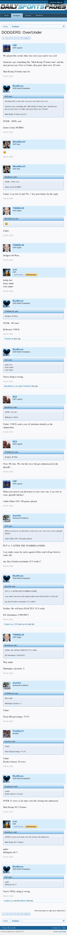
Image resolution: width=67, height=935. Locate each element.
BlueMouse (18, 86)
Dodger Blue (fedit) (9, 928)
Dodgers (16, 15)
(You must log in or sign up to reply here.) (49, 911)
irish (15, 269)
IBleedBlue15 (19, 142)
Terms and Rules (59, 932)
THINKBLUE (18, 208)
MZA (15, 397)
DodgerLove (8, 624)
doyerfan (17, 515)
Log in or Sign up (56, 2)
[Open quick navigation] (63, 26)
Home (6, 15)
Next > (27, 38)
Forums (28, 15)
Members (39, 15)
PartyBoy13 (18, 731)
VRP (15, 45)
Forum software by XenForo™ (12, 932)
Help (63, 928)
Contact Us (56, 928)
